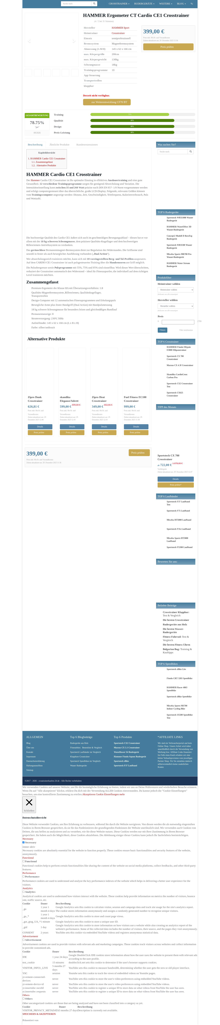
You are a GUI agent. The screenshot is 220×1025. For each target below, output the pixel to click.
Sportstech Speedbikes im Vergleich (85, 761)
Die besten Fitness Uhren (176, 644)
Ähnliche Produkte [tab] (59, 144)
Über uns (30, 748)
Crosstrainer (118, 33)
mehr (122, 794)
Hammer (35, 180)
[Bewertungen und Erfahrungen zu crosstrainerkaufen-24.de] (180, 577)
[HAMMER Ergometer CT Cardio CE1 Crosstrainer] (51, 40)
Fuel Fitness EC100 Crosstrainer (135, 399)
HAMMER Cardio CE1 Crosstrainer (46, 158)
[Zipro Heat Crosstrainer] (104, 369)
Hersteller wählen (167, 300)
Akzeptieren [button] (88, 794)
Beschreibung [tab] (35, 144)
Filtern (162, 330)
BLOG (180, 3)
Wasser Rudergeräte (78, 765)
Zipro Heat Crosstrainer (99, 399)
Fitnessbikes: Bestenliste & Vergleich (86, 748)
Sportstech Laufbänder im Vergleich (85, 752)
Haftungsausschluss (34, 765)
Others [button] (25, 995)
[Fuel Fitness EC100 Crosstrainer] (136, 369)
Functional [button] (28, 857)
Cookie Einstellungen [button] (107, 794)
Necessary (30, 842)
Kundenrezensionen (87, 144)
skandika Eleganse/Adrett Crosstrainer (69, 399)
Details (40, 427)
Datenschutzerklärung (35, 761)
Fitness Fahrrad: (172, 636)
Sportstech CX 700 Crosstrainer (168, 457)
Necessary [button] (27, 838)
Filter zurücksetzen (186, 330)
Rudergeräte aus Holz (79, 743)
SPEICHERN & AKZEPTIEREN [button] (39, 1014)
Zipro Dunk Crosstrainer (35, 399)
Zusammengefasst (42, 162)
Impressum (31, 757)
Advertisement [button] (30, 936)
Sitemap (29, 770)
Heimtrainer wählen (169, 284)
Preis (160, 316)
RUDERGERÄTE (143, 3)
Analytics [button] (27, 888)
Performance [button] (29, 873)
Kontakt (29, 752)
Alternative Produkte (44, 165)
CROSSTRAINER (118, 3)
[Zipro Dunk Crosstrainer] (40, 369)
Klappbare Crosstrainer (80, 757)
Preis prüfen (167, 46)
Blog (28, 743)
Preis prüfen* (175, 485)
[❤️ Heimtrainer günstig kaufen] (24, 3)
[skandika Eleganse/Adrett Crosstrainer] (72, 369)
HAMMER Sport (120, 27)
